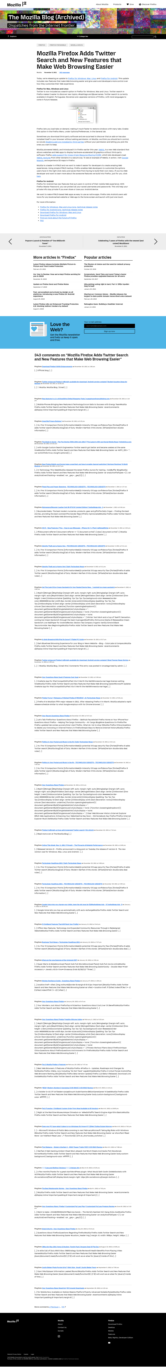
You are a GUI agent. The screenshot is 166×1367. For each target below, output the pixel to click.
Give (132, 4)
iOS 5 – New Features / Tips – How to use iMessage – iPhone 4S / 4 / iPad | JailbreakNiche (75, 528)
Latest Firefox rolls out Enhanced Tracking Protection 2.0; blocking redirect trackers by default (56, 305)
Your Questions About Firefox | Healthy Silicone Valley (62, 1019)
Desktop (111, 1327)
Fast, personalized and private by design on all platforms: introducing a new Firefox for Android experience (53, 294)
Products (117, 4)
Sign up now (109, 331)
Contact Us (62, 1327)
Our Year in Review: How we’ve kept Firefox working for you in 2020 (57, 275)
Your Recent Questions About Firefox (56, 716)
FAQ (42, 221)
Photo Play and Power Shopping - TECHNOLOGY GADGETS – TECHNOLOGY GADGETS (74, 487)
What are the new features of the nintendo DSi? (59, 960)
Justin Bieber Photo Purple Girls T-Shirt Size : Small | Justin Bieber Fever (69, 1267)
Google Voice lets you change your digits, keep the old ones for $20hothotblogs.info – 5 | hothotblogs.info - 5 (82, 905)
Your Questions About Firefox (53, 785)
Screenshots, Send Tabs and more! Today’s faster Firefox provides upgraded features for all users (105, 275)
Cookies (26, 1354)
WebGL (102, 150)
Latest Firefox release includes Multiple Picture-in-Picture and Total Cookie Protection (54, 265)
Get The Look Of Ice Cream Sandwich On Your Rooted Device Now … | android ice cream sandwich (78, 587)
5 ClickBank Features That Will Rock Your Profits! (60, 924)
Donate (60, 1331)
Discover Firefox (149, 4)
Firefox (42, 45)
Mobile (111, 1331)
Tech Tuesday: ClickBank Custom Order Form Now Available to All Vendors (70, 1109)
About (60, 1324)
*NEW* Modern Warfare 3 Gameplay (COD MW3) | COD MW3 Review (67, 1088)
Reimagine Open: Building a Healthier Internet (103, 304)
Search (155, 36)
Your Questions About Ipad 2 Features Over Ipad (60, 677)
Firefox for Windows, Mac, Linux (82, 78)
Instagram (59, 1336)
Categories (83, 36)
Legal (32, 1354)
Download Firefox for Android (53, 215)
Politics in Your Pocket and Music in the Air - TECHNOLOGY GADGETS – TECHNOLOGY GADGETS (78, 763)
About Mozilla (102, 4)
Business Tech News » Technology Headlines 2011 (61, 942)
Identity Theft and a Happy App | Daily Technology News (63, 567)
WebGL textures (44, 158)
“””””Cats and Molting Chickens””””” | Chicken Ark (60, 1168)
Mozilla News (77, 45)
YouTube (109, 1342)
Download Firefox (115, 1324)
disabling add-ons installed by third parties (65, 142)
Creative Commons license (71, 1359)
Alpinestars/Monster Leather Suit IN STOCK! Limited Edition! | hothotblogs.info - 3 (72, 507)
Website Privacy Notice (14, 1354)
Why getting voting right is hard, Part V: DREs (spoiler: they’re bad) (107, 285)
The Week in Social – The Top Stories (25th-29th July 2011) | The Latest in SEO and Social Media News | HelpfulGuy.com (86, 442)
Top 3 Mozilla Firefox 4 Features (54, 1065)
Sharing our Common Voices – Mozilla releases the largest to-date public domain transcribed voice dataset (108, 295)
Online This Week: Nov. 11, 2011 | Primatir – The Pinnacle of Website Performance (72, 845)
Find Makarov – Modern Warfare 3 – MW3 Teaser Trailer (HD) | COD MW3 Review (72, 1147)
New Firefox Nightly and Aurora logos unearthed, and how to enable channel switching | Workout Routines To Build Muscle (81, 465)
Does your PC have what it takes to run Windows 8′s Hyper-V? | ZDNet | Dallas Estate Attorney (77, 1126)
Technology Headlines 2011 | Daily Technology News (61, 863)
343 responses (64, 72)
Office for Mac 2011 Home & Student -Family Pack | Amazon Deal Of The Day (70, 1247)
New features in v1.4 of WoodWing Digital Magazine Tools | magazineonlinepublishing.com (76, 399)
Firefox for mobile (58, 45)
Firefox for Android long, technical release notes (61, 210)
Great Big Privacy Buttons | (52, 421)
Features (111, 1334)
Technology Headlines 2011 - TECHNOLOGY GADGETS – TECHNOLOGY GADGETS (72, 884)
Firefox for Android (109, 78)
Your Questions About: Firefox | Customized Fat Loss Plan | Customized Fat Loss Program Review (78, 1206)
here (39, 176)
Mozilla (16, 4)
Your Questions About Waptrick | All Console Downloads (63, 1288)
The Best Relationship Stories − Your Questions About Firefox (65, 1189)
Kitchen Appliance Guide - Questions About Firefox (61, 981)
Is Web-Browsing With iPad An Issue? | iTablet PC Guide (63, 640)
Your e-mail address (93, 322)
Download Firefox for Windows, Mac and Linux (60, 212)
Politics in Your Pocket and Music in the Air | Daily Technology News (67, 742)
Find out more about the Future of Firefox (58, 218)
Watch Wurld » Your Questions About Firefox (58, 1229)
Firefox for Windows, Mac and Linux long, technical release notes (69, 207)
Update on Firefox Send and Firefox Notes (51, 284)
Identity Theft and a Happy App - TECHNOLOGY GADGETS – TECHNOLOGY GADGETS (73, 546)
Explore (13, 36)
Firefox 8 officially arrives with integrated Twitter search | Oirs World (68, 830)
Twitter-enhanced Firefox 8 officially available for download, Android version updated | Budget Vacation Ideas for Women (80, 383)
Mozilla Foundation (43, 1357)
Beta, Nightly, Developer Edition (120, 1338)
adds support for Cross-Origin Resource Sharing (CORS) (76, 155)
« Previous (53, 1307)
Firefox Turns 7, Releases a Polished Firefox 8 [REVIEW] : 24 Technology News (71, 698)
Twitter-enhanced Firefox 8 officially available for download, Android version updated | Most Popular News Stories (85, 660)
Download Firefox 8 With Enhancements (57, 367)
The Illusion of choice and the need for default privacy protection (107, 265)
